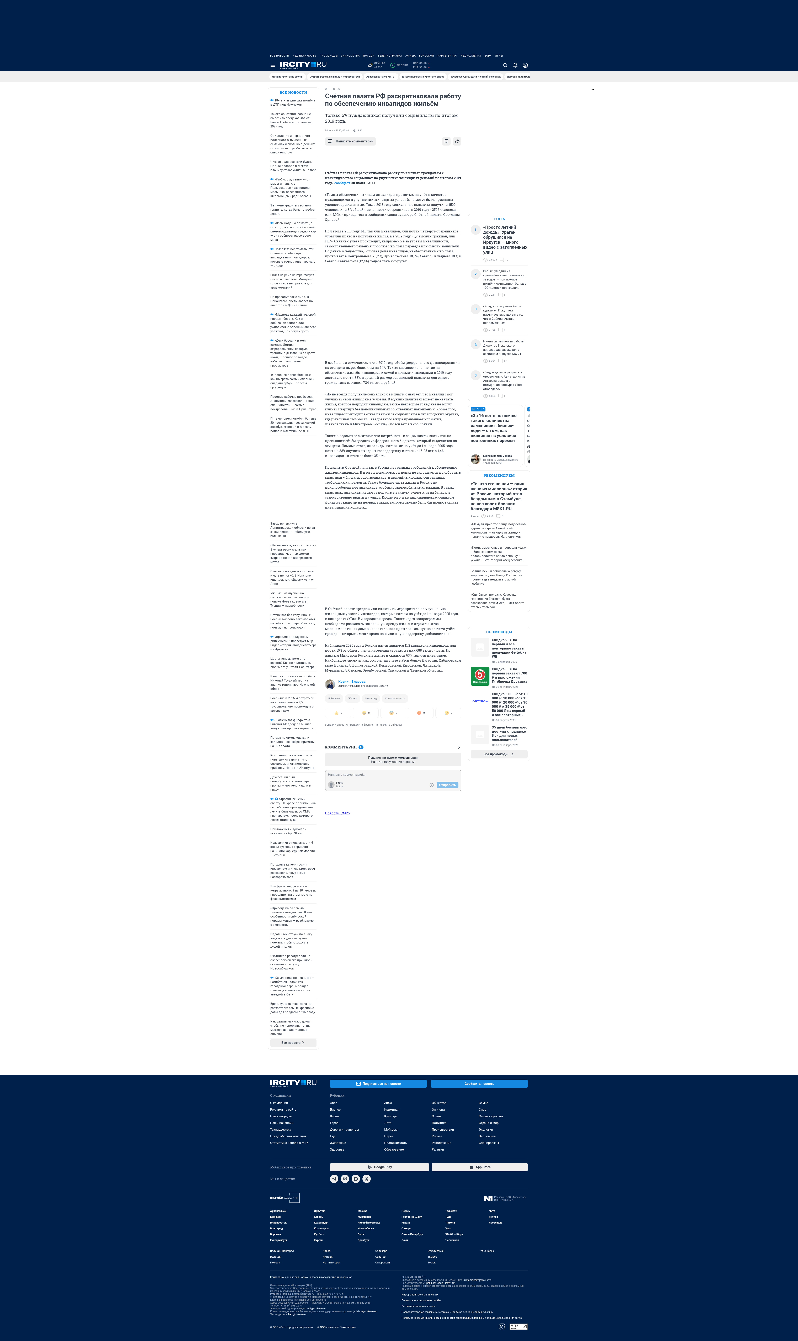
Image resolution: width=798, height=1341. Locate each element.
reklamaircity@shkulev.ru (478, 1280)
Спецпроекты (489, 1143)
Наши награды (281, 1116)
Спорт (483, 1109)
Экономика (487, 1136)
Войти (339, 786)
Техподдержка (280, 1129)
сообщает (342, 183)
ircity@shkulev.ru (316, 1308)
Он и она (438, 1109)
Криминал (391, 1109)
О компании (279, 1103)
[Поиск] (505, 65)
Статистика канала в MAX (289, 1143)
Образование (394, 1149)
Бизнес (335, 1109)
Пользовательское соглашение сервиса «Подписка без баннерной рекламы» (447, 1312)
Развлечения (441, 1143)
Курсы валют (447, 55)
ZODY (488, 55)
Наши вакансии (281, 1123)
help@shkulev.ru (297, 1314)
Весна (334, 1116)
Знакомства (350, 55)
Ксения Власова (352, 681)
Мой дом (391, 1129)
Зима (388, 1103)
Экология (486, 1129)
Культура (390, 1116)
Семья (483, 1103)
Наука (388, 1136)
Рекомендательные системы (418, 1306)
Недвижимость (304, 55)
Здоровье (337, 1149)
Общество (439, 1103)
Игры (499, 55)
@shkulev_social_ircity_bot (440, 1283)
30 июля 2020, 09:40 (337, 130)
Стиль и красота (491, 1116)
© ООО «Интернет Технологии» (336, 1327)
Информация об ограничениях (419, 1294)
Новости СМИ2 (337, 813)
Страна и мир (489, 1123)
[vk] (345, 1179)
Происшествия (443, 1129)
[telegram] (334, 1179)
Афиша (410, 55)
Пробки (400, 65)
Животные (338, 1143)
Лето (388, 1123)
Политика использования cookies (421, 1300)
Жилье (352, 698)
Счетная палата (395, 698)
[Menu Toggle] (273, 65)
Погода (368, 55)
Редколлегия (471, 55)
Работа (437, 1136)
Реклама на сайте (283, 1109)
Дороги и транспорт (344, 1129)
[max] (356, 1179)
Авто (333, 1103)
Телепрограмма (390, 55)
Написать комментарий (354, 141)
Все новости (279, 55)
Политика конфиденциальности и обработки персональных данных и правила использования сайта (461, 1317)
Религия (438, 1149)
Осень (436, 1116)
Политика (439, 1123)
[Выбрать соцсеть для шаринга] (457, 141)
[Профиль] (525, 65)
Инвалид (371, 698)
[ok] (366, 1179)
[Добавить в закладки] (446, 141)
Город (334, 1123)
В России (334, 698)
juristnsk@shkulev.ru (365, 1311)
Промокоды (329, 55)
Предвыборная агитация (288, 1136)
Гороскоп (426, 55)
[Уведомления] (515, 65)
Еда (332, 1136)
